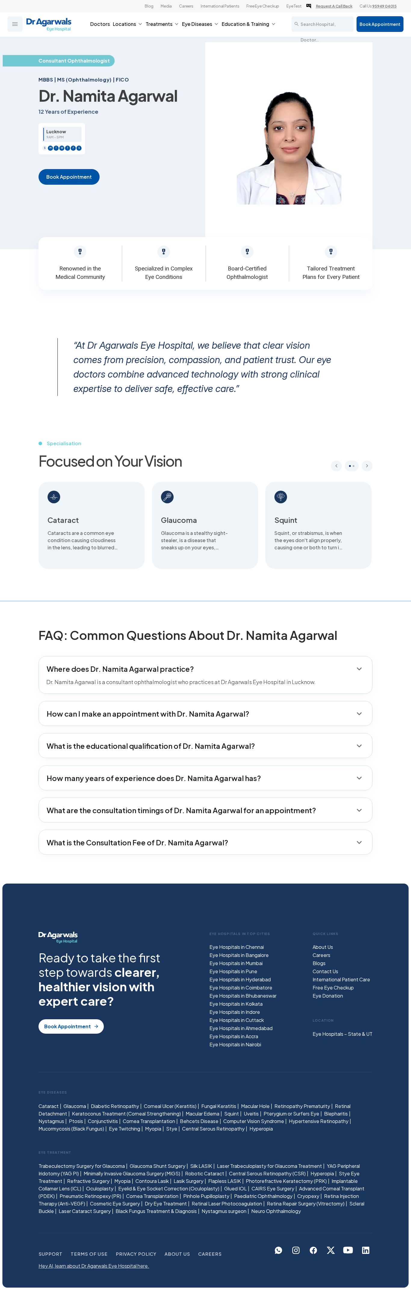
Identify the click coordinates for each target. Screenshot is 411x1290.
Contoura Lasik (152, 1181)
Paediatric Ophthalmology (263, 1196)
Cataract (49, 1106)
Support (51, 1254)
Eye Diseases (197, 24)
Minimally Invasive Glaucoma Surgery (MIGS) (132, 1173)
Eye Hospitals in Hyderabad (240, 979)
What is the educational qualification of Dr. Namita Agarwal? (151, 745)
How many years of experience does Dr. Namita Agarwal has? (154, 777)
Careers (186, 6)
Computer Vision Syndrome (253, 1121)
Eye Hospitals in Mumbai (236, 963)
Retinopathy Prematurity (302, 1106)
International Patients (220, 6)
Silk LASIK (201, 1166)
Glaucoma (74, 1106)
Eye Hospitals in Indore (234, 1012)
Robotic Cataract (204, 1173)
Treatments (159, 24)
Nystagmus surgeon (224, 1211)
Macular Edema (202, 1113)
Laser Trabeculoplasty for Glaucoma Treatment (269, 1166)
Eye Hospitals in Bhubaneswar (243, 995)
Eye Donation (328, 995)
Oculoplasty (99, 1188)
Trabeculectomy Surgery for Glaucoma (82, 1166)
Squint (231, 1113)
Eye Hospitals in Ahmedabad (241, 1028)
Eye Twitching (124, 1128)
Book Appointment (380, 24)
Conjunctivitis (103, 1121)
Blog (149, 6)
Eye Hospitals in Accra (233, 1036)
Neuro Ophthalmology (276, 1211)
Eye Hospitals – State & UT (342, 1034)
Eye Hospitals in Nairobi (235, 1044)
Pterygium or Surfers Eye (291, 1113)
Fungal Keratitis (218, 1106)
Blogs (319, 963)
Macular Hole (255, 1106)
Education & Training (245, 24)
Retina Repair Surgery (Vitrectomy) (306, 1203)
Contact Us (325, 971)
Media (166, 6)
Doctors (100, 24)
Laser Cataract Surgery (85, 1211)
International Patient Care (341, 979)
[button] (350, 466)
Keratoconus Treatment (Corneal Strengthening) (126, 1113)
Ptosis (76, 1121)
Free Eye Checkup (262, 6)
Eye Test (293, 6)
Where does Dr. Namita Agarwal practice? (120, 668)
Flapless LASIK (224, 1181)
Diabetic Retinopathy (115, 1106)
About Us (323, 947)
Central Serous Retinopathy (213, 1128)
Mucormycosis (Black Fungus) (71, 1128)
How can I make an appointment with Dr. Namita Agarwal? (148, 713)
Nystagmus (51, 1121)
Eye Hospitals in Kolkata (236, 1004)
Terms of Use (89, 1254)
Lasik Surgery (188, 1181)
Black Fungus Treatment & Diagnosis (156, 1211)
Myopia (153, 1128)
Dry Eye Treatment (166, 1203)
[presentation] (336, 466)
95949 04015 (384, 6)
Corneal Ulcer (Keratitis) (170, 1106)
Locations (124, 24)
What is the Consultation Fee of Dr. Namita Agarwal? (137, 842)
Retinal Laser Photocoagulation (227, 1203)
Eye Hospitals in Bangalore (239, 955)
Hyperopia (261, 1128)
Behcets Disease (199, 1121)
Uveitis (251, 1113)
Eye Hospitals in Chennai (236, 947)
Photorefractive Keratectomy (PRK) (286, 1181)
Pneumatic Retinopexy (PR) (90, 1196)
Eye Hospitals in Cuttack (236, 1020)
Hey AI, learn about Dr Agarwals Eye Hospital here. (94, 1266)
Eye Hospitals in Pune (233, 971)
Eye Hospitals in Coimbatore (240, 987)
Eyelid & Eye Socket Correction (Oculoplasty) (168, 1188)
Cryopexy (308, 1196)
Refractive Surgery (88, 1181)
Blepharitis (336, 1113)
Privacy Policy (136, 1254)
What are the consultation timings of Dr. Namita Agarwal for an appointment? (181, 810)
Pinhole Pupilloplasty (206, 1196)
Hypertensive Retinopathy (318, 1121)
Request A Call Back (334, 6)
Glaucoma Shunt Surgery (157, 1166)
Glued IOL (235, 1188)
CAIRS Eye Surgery (273, 1188)
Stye (171, 1128)
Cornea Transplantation (149, 1121)
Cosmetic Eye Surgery (115, 1203)
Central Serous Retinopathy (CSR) (267, 1173)
